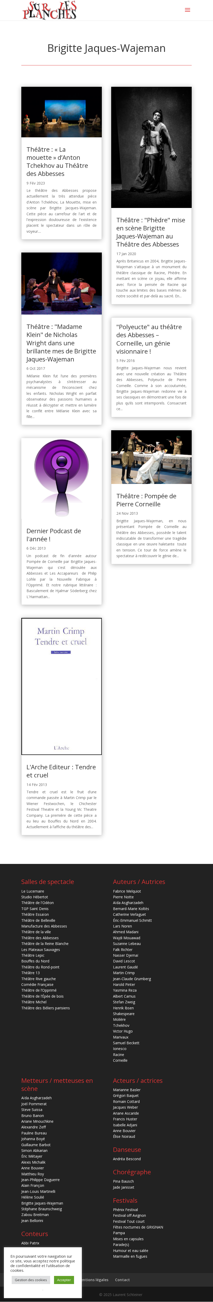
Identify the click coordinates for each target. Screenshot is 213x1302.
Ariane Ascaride (126, 1113)
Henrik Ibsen (123, 1007)
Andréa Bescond (127, 1158)
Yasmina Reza (125, 990)
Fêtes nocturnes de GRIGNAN (138, 1227)
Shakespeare (124, 1013)
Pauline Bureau (34, 1133)
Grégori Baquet (126, 1095)
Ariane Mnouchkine (37, 1121)
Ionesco (120, 1048)
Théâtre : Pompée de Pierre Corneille (146, 500)
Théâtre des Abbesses (40, 937)
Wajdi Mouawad (126, 937)
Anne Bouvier (32, 1167)
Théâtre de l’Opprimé (39, 990)
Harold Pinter (124, 984)
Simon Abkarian (34, 1150)
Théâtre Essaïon (35, 914)
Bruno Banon (32, 1115)
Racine (118, 1054)
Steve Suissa (31, 1109)
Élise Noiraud (124, 1136)
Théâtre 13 (30, 972)
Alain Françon (32, 1185)
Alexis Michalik (33, 1162)
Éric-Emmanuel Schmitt (132, 920)
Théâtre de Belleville (38, 920)
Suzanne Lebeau (127, 943)
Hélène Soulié (32, 1197)
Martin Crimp (124, 972)
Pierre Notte (123, 896)
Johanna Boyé (33, 1138)
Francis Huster (125, 1118)
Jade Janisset (123, 1187)
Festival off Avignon (129, 1215)
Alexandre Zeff (33, 1127)
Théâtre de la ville (36, 931)
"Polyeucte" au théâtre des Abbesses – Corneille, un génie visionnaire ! (149, 338)
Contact (122, 1279)
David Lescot (124, 961)
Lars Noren (122, 926)
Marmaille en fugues (130, 1256)
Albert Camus (124, 996)
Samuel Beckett (126, 1042)
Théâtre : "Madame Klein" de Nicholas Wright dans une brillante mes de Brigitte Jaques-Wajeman (61, 342)
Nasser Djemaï (125, 955)
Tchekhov (121, 1025)
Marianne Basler (127, 1089)
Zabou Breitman (35, 1214)
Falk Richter (122, 949)
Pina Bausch (123, 1181)
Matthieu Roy (32, 1173)
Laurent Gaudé (125, 967)
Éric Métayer (31, 1156)
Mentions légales (92, 1279)
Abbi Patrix (30, 1242)
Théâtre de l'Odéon (37, 902)
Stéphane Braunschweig (41, 1208)
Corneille (120, 1060)
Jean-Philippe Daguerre (40, 1179)
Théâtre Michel (33, 1001)
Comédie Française (37, 984)
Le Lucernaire (32, 891)
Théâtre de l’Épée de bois (42, 996)
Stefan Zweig (124, 1001)
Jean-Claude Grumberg (132, 978)
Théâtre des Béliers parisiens (45, 1007)
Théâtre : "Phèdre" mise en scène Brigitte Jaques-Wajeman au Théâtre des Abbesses (150, 232)
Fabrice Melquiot (127, 891)
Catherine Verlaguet (129, 914)
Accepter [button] (64, 1280)
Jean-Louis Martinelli (38, 1191)
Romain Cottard (126, 1101)
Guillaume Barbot (36, 1144)
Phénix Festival (125, 1209)
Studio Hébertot (34, 896)
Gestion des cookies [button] (31, 1280)
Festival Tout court (129, 1221)
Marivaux (120, 1037)
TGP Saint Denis (35, 908)
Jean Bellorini (32, 1220)
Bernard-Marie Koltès (131, 908)
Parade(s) (121, 1244)
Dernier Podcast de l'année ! (53, 534)
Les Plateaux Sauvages (40, 949)
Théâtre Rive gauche (38, 978)
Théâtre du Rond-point (40, 967)
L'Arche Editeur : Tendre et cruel (61, 771)
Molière (119, 1019)
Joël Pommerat (34, 1103)
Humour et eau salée (130, 1250)
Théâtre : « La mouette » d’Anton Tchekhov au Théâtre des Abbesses (57, 161)
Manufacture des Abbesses (44, 926)
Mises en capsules (128, 1238)
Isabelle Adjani (125, 1124)
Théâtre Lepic (32, 955)
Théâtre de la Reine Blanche (45, 943)
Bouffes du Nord (35, 961)
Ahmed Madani (125, 931)
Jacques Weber (125, 1107)
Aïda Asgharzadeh (128, 902)
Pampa (119, 1232)
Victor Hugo (123, 1031)
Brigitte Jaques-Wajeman (42, 1203)
